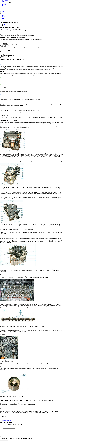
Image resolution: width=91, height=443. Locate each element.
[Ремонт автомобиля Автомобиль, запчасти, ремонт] (2, 1)
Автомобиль (4, 4)
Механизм (3, 6)
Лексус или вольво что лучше (7, 420)
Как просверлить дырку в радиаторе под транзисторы (10, 419)
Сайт (1, 429)
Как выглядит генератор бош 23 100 (8, 418)
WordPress (7, 441)
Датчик (3, 5)
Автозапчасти (4, 9)
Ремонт (3, 7)
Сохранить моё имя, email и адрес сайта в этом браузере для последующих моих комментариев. (16, 438)
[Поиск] (10, 2)
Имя (1, 426)
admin (5, 24)
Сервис (3, 18)
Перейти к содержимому (4, 0)
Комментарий (2, 436)
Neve (1, 441)
